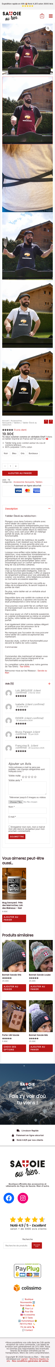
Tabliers (17, 423)
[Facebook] (9, 1198)
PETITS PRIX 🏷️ (27, 1324)
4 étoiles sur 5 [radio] (32, 777)
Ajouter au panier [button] (11, 918)
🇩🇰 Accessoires (27, 1314)
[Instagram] (23, 1198)
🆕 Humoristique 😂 (27, 1321)
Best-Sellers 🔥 (27, 1305)
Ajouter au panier (20, 473)
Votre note (15, 776)
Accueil (5, 421)
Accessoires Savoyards (12, 422)
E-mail (12, 817)
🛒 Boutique (27, 1299)
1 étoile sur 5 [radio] (23, 777)
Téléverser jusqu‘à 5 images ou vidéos (27, 797)
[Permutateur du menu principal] (50, 16)
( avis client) (20, 430)
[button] (48, 28)
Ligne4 (24, 1359)
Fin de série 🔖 (28, 1327)
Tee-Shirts (24, 666)
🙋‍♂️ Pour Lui (27, 1308)
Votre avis (15, 780)
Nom (12, 807)
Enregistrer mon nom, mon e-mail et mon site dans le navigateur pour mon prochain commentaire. (27, 829)
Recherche (27, 1239)
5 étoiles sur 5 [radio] (35, 777)
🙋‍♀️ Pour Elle (27, 1311)
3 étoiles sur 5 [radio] (29, 777)
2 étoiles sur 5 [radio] (26, 777)
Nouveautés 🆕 (27, 1302)
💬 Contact (27, 1330)
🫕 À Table (27, 1317)
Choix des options (10, 1048)
